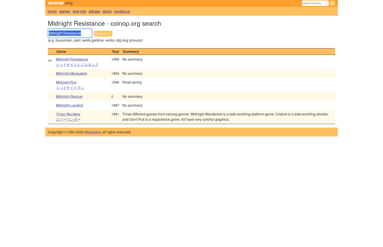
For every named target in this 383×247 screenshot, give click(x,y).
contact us (122, 11)
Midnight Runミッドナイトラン (70, 85)
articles (94, 11)
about (107, 11)
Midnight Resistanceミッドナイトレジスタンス (77, 62)
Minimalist (93, 131)
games (64, 11)
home (52, 11)
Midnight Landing (69, 105)
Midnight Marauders (71, 73)
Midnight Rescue (69, 96)
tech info (79, 11)
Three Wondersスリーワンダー (68, 116)
